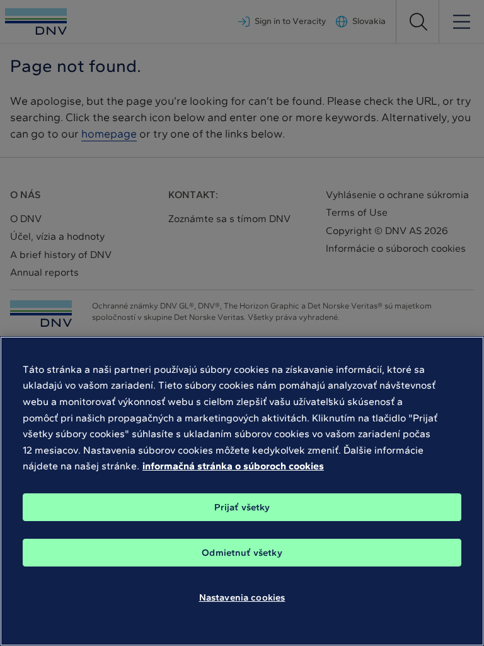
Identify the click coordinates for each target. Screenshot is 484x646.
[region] (242, 491)
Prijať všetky (242, 507)
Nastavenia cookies (242, 597)
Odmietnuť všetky (242, 552)
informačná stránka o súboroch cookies (233, 466)
